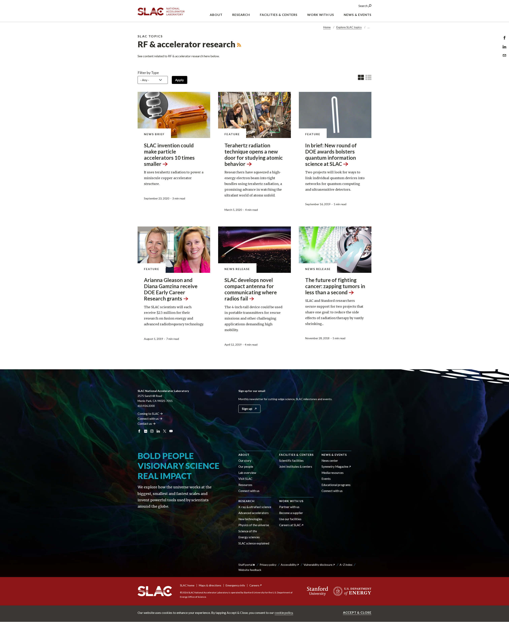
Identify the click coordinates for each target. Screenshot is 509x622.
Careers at (290, 525)
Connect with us (248, 491)
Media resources (333, 472)
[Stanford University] (317, 591)
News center (330, 460)
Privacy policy (268, 564)
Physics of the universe (253, 525)
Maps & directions (210, 585)
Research (246, 501)
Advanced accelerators (253, 513)
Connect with (148, 418)
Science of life (247, 531)
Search (363, 6)
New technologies (250, 519)
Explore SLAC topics (349, 27)
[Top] (499, 552)
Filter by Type (148, 72)
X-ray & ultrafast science (254, 507)
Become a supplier (291, 513)
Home (327, 27)
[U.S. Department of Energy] (351, 591)
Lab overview (247, 472)
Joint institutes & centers (295, 466)
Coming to (148, 413)
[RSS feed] (239, 44)
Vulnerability (318, 564)
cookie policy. (284, 612)
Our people (245, 466)
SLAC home (187, 585)
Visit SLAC (245, 478)
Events (326, 478)
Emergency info (235, 585)
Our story (244, 460)
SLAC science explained (253, 543)
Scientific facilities (291, 460)
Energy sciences (249, 537)
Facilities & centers (296, 454)
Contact (145, 423)
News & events (334, 454)
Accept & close (357, 612)
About (244, 454)
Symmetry (335, 466)
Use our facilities (290, 519)
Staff (245, 564)
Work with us (291, 501)
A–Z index (346, 564)
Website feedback (249, 569)
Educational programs (336, 485)
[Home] (155, 591)
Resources (245, 485)
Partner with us (289, 507)
